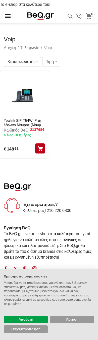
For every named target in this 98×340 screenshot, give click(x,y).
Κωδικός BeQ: (16, 130)
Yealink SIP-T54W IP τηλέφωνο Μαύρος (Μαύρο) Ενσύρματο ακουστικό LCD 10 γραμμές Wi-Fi (24, 122)
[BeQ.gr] (40, 16)
